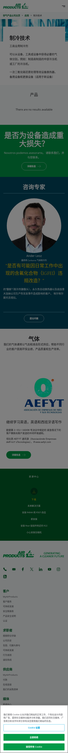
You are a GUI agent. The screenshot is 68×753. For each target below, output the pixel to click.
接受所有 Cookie (34, 746)
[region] (34, 729)
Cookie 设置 (34, 727)
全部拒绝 (34, 737)
